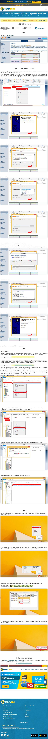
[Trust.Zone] (7, 8)
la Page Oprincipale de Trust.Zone (12, 660)
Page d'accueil (7, 706)
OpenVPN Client (10, 35)
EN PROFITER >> (36, 1)
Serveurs (5, 710)
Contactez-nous (29, 708)
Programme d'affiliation (9, 718)
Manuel (27, 716)
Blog (26, 712)
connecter (25, 20)
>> (20, 5)
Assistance (27, 710)
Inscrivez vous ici (42, 20)
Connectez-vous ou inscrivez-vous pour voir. (24, 357)
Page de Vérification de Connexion (24, 663)
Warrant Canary (7, 716)
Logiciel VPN (6, 708)
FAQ (26, 714)
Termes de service (7, 712)
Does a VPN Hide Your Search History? (10, 727)
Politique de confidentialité (10, 714)
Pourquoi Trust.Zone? (30, 706)
